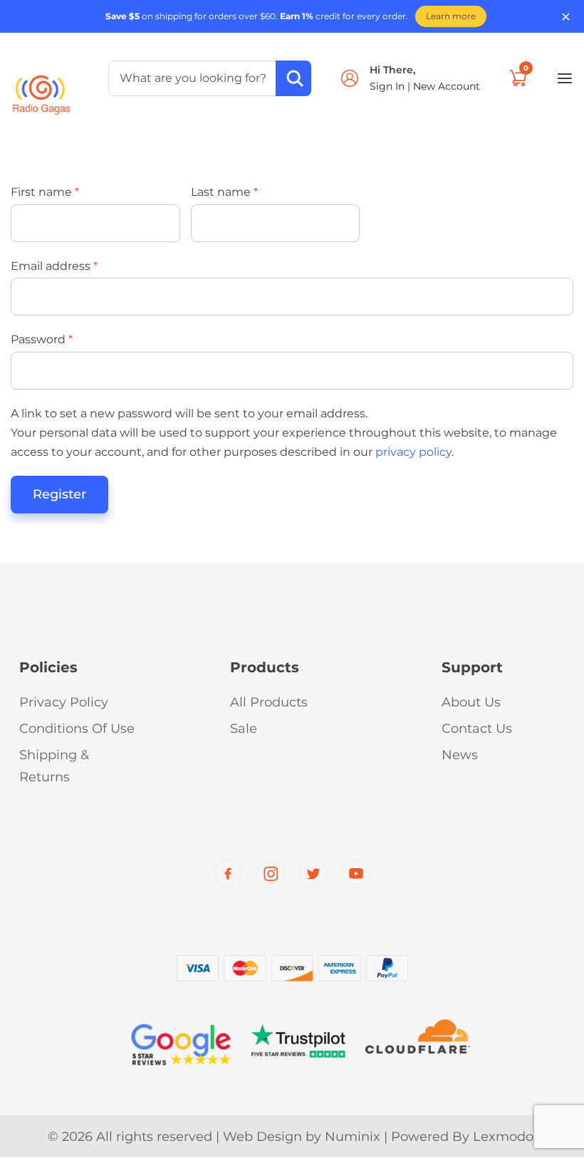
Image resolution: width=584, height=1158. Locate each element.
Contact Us (477, 728)
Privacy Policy (63, 702)
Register (59, 494)
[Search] (293, 78)
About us (471, 702)
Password (42, 339)
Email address (54, 266)
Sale (243, 728)
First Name (45, 192)
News (460, 755)
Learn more (451, 16)
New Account (446, 86)
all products (269, 702)
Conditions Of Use (77, 728)
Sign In (388, 86)
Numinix (352, 1136)
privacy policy (413, 452)
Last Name (224, 192)
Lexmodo (503, 1136)
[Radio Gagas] (42, 87)
